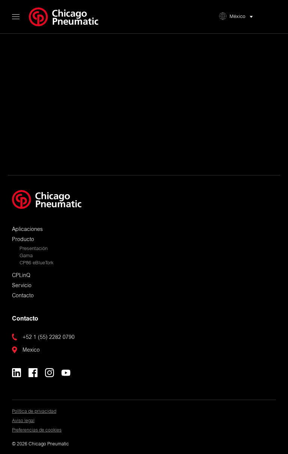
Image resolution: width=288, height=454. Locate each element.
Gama (26, 256)
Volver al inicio (144, 140)
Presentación (34, 249)
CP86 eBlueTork (37, 263)
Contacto (23, 296)
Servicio (22, 286)
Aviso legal (23, 421)
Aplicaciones (27, 229)
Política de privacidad (34, 411)
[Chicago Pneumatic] (63, 16)
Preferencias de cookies (37, 430)
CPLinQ (21, 276)
